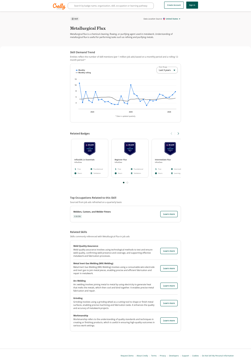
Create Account (174, 5)
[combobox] (167, 70)
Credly (59, 6)
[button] (89, 158)
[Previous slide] (171, 133)
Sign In (192, 5)
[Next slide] (178, 133)
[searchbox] (111, 6)
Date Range (163, 67)
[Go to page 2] (127, 182)
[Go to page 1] (123, 182)
